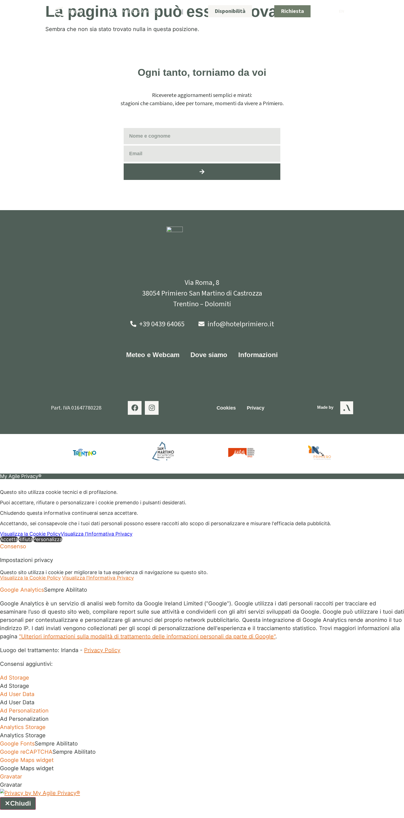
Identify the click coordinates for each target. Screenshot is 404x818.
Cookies (226, 408)
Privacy (255, 408)
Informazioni (258, 354)
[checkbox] (202, 686)
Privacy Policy (102, 650)
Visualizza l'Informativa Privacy (96, 534)
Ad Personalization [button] (24, 710)
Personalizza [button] (47, 539)
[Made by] (346, 407)
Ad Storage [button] (14, 677)
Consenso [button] (13, 546)
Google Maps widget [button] (27, 760)
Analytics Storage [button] (23, 727)
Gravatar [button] (11, 776)
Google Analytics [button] (22, 589)
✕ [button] (2, 482)
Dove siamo (208, 354)
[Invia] (202, 171)
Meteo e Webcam (152, 354)
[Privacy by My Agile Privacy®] (40, 793)
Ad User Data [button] (17, 694)
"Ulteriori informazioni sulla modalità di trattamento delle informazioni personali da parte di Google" (147, 636)
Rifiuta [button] (25, 539)
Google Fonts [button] (17, 743)
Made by (325, 407)
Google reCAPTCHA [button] (26, 752)
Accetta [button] (9, 539)
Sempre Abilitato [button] (65, 589)
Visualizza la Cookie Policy (30, 534)
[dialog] (202, 508)
